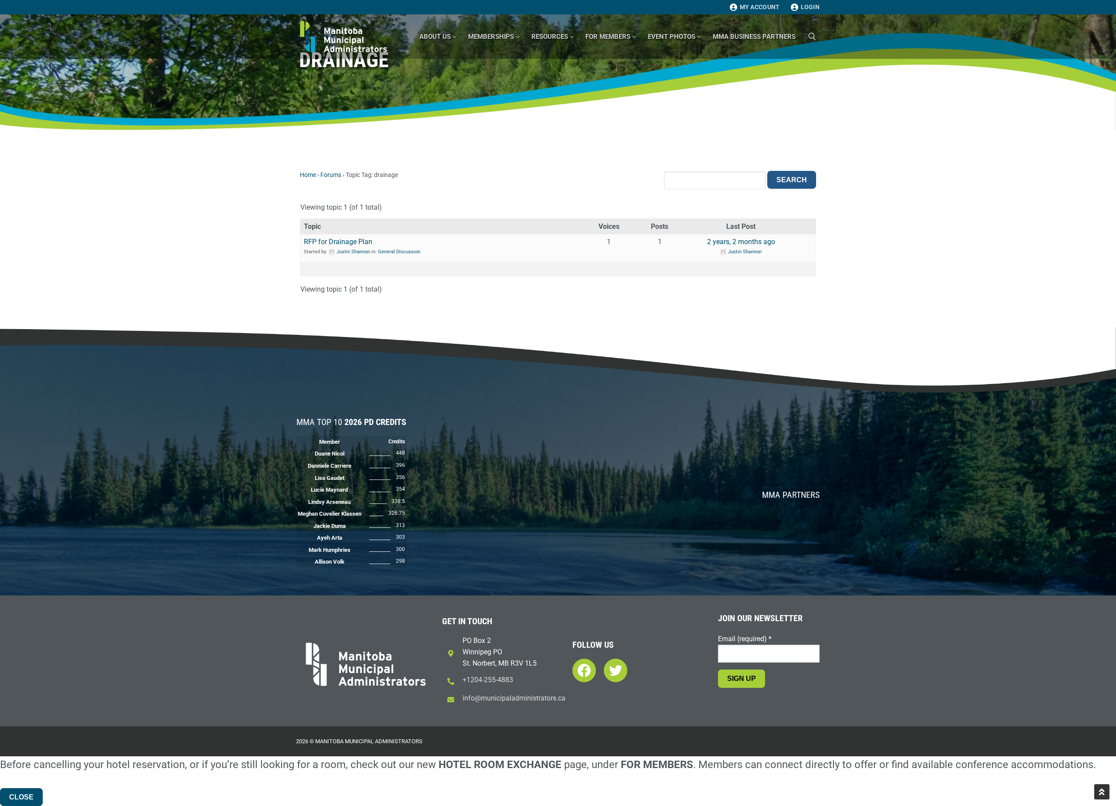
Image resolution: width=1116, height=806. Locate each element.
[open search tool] (812, 37)
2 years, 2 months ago (741, 242)
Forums (330, 174)
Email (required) (745, 639)
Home (308, 174)
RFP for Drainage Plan (338, 242)
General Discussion (399, 252)
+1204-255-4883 (488, 680)
